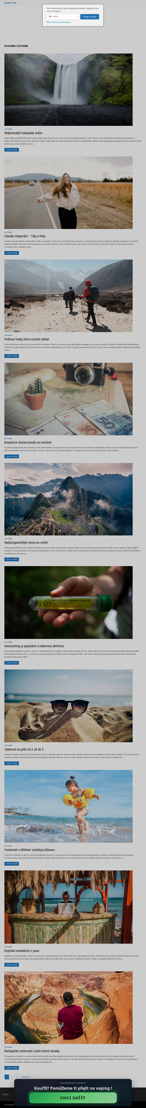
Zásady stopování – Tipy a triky (24, 236)
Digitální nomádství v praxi (21, 951)
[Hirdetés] (73, 26)
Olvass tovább (11, 150)
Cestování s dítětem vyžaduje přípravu (29, 850)
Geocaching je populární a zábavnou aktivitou (34, 646)
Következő (26, 1077)
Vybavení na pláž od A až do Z (24, 749)
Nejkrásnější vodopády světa (23, 133)
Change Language (89, 16)
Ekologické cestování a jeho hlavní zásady (31, 1051)
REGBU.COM (10, 3)
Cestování (8, 129)
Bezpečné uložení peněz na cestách (27, 442)
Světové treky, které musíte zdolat (26, 339)
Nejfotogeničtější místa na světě (26, 542)
